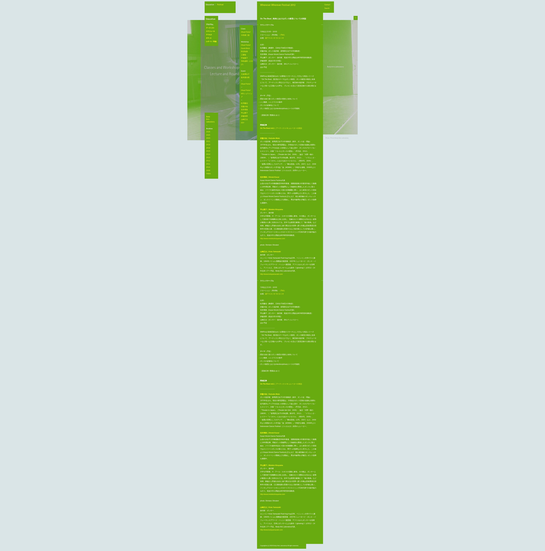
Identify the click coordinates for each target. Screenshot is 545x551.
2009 (208, 170)
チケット (212, 38)
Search (327, 8)
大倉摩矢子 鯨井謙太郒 (245, 75)
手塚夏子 (244, 58)
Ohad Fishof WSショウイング (246, 93)
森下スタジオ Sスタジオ (274, 38)
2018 (208, 148)
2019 (208, 145)
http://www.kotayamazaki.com (271, 274)
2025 (208, 135)
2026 (208, 132)
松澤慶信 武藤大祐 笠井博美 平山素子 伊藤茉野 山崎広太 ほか (244, 113)
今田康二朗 (245, 35)
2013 (208, 158)
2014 (208, 154)
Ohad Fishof (245, 32)
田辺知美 (244, 51)
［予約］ (282, 35)
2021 (208, 141)
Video (208, 174)
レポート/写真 (212, 41)
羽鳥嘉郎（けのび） (247, 62)
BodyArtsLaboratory (211, 119)
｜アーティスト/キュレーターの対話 (281, 128)
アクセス (212, 34)
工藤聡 (243, 55)
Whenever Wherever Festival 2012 (278, 5)
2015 (208, 151)
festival (220, 5)
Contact (327, 5)
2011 (208, 164)
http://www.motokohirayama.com (272, 239)
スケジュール (212, 31)
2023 (208, 138)
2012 (208, 161)
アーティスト (212, 28)
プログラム (212, 24)
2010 (208, 167)
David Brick (245, 48)
